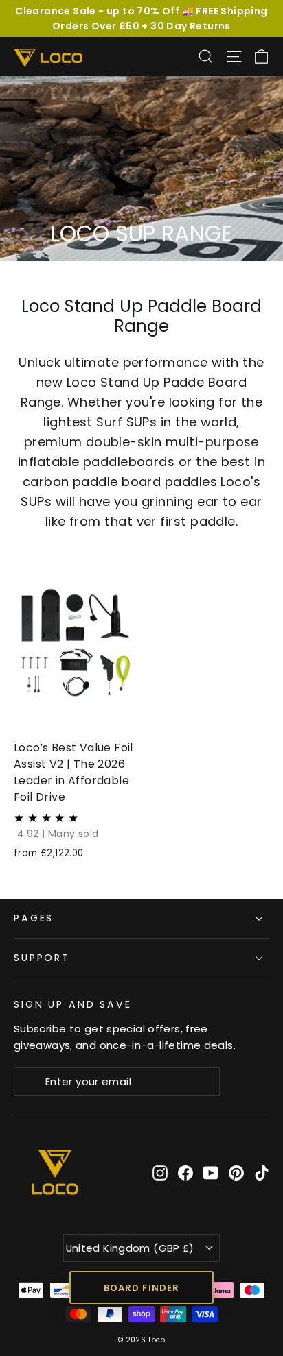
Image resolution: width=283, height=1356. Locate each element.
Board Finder (141, 1287)
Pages (34, 918)
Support (42, 958)
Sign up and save (73, 1003)
